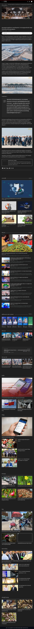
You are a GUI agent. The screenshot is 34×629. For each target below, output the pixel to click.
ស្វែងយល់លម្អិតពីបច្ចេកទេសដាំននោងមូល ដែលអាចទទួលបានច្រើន (25, 486)
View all (31, 357)
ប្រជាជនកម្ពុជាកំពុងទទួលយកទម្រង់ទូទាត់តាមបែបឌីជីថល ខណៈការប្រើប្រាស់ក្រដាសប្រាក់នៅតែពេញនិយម (13, 397)
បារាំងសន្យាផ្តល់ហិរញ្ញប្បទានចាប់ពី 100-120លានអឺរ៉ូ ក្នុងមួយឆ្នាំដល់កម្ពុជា (25, 586)
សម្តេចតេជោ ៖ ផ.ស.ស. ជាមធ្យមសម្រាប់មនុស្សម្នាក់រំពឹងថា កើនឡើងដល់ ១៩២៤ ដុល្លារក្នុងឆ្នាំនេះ (23, 459)
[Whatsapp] (11, 168)
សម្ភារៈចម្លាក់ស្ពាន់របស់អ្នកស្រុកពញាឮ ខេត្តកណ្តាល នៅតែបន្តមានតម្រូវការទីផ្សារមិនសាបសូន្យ (9, 610)
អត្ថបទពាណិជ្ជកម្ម (4, 549)
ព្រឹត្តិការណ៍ (6, 4)
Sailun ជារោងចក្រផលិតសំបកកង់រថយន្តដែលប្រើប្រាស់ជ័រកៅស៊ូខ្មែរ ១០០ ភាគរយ (24, 572)
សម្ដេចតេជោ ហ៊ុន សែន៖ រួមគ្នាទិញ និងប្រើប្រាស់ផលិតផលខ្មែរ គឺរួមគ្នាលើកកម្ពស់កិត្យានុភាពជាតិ (24, 565)
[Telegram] (9, 168)
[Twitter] (4, 168)
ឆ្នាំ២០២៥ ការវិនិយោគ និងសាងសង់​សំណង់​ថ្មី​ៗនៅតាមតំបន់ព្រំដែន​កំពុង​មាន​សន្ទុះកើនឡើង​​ (6, 367)
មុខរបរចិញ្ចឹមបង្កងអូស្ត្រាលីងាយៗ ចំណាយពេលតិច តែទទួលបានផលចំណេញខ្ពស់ (24, 610)
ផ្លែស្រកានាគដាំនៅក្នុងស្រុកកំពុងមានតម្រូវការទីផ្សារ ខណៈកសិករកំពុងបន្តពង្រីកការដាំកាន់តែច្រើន (9, 499)
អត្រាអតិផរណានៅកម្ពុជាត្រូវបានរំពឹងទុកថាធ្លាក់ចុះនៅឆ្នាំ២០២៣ (24, 440)
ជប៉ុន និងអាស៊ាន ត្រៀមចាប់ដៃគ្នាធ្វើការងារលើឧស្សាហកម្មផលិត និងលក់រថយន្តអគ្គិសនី (24, 410)
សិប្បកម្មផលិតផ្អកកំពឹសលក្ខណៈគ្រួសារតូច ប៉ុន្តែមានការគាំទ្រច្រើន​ (25, 543)
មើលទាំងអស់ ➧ (30, 178)
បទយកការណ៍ (3, 199)
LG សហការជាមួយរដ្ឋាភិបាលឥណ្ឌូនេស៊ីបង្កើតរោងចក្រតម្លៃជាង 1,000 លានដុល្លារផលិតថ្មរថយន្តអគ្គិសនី (8, 544)
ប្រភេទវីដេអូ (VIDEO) (29, 330)
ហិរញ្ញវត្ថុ (5, 199)
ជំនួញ (18, 226)
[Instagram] (6, 168)
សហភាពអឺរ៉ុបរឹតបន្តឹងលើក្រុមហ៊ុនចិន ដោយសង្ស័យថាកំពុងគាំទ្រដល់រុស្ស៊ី (8, 410)
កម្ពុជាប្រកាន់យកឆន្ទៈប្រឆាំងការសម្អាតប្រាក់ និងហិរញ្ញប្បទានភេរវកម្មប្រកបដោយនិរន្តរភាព (24, 450)
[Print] (13, 168)
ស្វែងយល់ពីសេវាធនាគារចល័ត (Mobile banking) (8, 437)
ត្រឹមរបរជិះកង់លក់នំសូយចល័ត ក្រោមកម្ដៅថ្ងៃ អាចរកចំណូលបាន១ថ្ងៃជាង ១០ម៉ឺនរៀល (11, 531)
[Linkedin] (8, 168)
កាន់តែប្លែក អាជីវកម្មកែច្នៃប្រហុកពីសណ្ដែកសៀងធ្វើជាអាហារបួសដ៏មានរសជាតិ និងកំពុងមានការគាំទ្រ (25, 499)
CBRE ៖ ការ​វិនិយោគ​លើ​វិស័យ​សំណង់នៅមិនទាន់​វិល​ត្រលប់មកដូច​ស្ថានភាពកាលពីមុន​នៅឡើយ (17, 367)
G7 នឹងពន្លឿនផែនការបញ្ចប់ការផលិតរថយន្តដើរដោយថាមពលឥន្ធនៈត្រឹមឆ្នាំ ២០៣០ (8, 486)
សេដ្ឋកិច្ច (5, 254)
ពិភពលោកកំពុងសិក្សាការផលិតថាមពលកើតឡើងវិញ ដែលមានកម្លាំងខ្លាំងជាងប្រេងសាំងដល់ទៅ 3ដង (24, 579)
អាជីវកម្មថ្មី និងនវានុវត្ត (5, 597)
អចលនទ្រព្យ (5, 30)
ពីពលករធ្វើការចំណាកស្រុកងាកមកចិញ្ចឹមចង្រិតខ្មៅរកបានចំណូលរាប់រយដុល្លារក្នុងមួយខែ (8, 623)
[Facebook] (2, 168)
